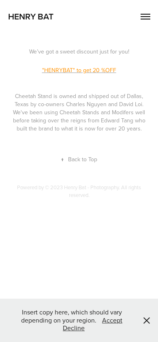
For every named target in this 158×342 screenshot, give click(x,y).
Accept (112, 320)
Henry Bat (30, 16)
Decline (74, 327)
